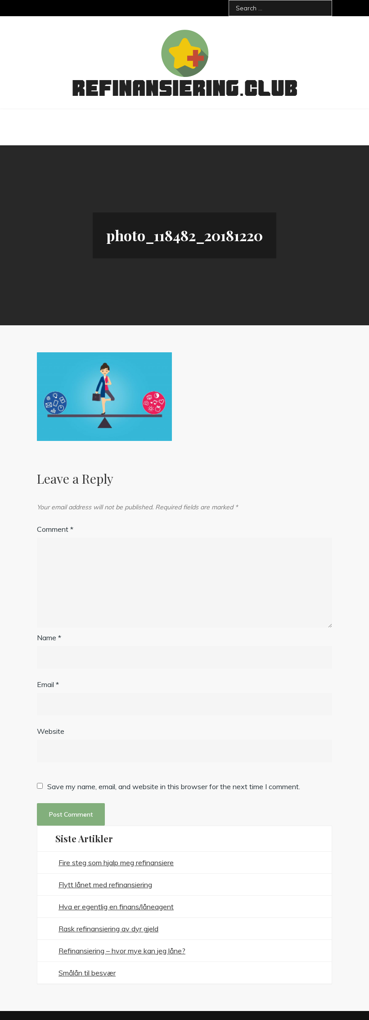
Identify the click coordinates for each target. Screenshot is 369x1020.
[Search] (322, 8)
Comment (55, 529)
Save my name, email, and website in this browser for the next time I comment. (173, 786)
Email (48, 684)
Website (50, 731)
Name (49, 637)
